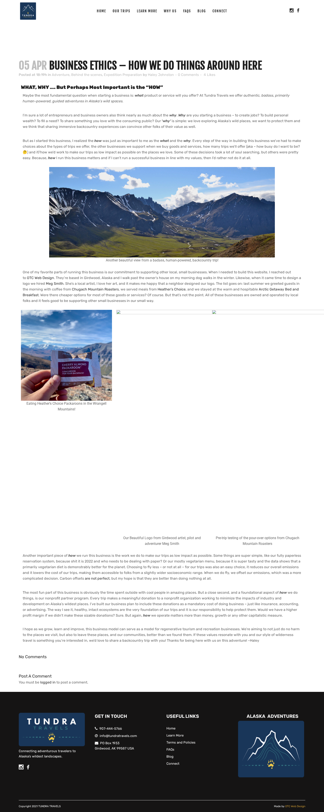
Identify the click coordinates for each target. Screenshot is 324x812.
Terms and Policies (181, 742)
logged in (48, 682)
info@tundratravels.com (118, 736)
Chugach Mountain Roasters (95, 289)
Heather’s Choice (172, 289)
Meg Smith (54, 283)
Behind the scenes (86, 75)
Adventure (60, 75)
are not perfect (97, 578)
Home (170, 728)
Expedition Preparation (123, 75)
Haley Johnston (161, 75)
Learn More (175, 735)
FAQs (170, 749)
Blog (169, 757)
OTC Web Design (40, 278)
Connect (172, 764)
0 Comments (188, 75)
